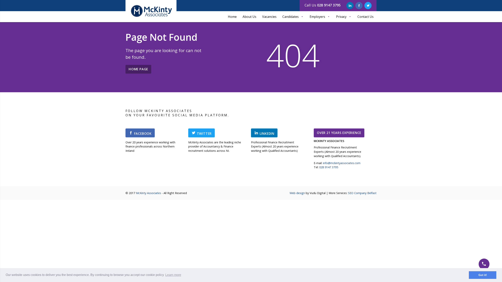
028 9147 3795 (328, 167)
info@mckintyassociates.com (341, 163)
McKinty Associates (148, 193)
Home (232, 16)
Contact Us (365, 16)
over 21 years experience (339, 133)
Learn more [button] (173, 275)
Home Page (138, 69)
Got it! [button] (482, 275)
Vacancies (269, 16)
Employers (317, 16)
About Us (249, 16)
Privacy (341, 16)
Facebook (142, 133)
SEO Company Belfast (362, 193)
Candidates (290, 16)
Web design (297, 193)
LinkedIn (266, 133)
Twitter (204, 133)
